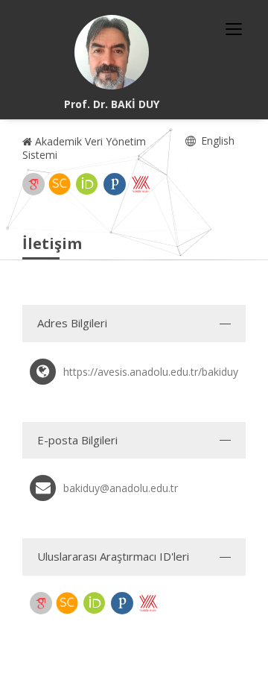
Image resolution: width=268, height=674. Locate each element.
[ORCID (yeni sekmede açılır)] (87, 184)
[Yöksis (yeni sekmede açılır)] (141, 184)
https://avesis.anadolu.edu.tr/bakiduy (150, 372)
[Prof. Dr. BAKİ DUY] (111, 52)
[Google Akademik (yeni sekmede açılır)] (33, 184)
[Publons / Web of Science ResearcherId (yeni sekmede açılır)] (114, 184)
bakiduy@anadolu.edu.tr (120, 488)
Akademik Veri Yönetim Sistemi (84, 148)
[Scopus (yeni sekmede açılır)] (59, 184)
